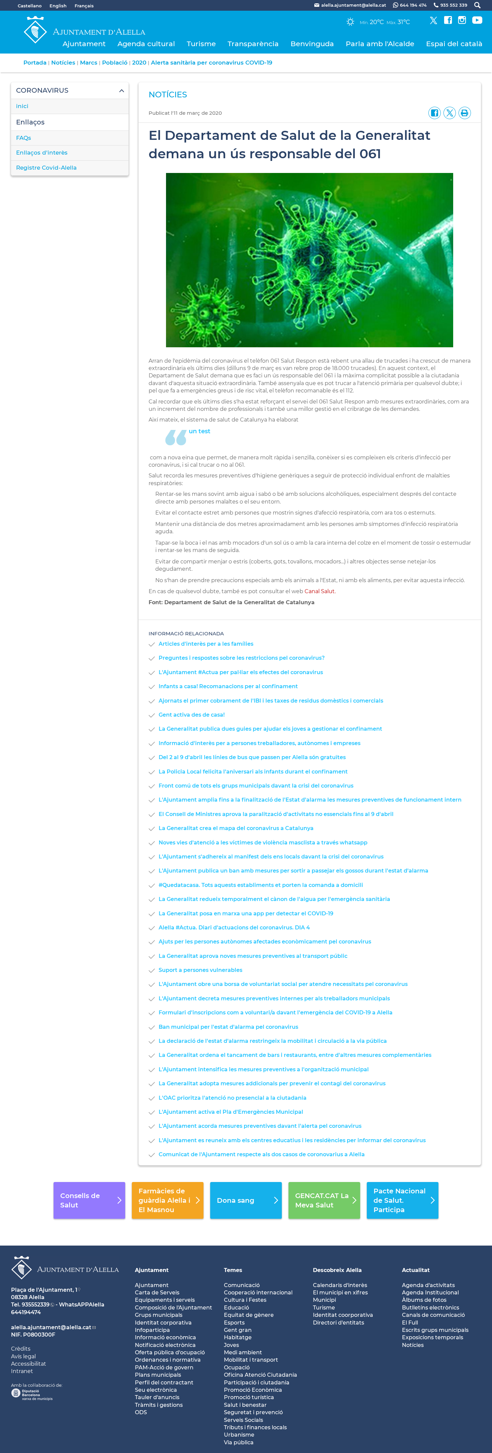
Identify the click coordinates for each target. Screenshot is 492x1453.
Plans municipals (158, 1375)
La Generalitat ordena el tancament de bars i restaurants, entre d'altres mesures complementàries (295, 1055)
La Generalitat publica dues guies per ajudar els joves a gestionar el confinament (270, 729)
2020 (139, 62)
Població (115, 62)
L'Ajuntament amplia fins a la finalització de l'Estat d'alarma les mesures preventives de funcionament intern (310, 800)
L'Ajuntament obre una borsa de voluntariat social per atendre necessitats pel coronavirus (283, 984)
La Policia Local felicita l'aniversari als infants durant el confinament (253, 771)
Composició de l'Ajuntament (173, 1307)
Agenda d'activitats (428, 1285)
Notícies (63, 62)
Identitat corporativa (163, 1323)
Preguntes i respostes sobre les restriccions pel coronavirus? (242, 658)
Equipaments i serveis (165, 1300)
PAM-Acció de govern (164, 1367)
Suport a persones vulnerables (200, 970)
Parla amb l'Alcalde (380, 43)
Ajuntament (84, 43)
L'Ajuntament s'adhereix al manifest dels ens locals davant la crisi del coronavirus (271, 856)
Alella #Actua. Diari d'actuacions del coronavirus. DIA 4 (234, 927)
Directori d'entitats (338, 1323)
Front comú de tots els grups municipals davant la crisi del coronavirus (256, 786)
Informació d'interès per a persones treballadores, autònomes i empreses (259, 743)
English (58, 5)
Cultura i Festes (245, 1300)
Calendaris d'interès (340, 1285)
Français (84, 5)
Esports (234, 1323)
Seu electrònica (156, 1390)
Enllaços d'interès (42, 152)
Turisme (201, 43)
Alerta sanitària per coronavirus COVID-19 (211, 62)
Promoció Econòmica (253, 1390)
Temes (233, 1270)
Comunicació (242, 1285)
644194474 (26, 1312)
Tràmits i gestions (159, 1405)
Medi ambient (243, 1352)
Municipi (324, 1300)
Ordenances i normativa (168, 1360)
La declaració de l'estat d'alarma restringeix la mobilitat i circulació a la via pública (273, 1041)
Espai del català (454, 43)
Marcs (88, 62)
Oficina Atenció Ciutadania (260, 1375)
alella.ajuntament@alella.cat (51, 1327)
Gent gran (238, 1330)
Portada (35, 62)
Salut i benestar (245, 1405)
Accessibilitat (28, 1364)
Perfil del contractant (164, 1382)
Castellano (30, 5)
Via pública (239, 1442)
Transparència (253, 43)
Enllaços (30, 122)
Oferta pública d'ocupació (170, 1352)
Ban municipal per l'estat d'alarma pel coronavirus (228, 1027)
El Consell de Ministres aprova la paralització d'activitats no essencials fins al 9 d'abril (276, 814)
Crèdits (20, 1349)
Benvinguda (312, 43)
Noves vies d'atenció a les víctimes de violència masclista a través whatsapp (263, 842)
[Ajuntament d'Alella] (65, 1284)
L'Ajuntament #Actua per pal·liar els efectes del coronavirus (241, 672)
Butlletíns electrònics (430, 1307)
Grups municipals (158, 1315)
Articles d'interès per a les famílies (206, 644)
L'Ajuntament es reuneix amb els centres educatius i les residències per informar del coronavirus (292, 1140)
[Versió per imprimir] (463, 112)
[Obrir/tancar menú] (70, 90)
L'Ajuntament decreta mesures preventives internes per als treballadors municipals (274, 998)
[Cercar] (474, 5)
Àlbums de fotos (424, 1300)
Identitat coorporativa (343, 1315)
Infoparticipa (152, 1330)
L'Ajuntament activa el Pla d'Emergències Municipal (231, 1112)
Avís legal (23, 1356)
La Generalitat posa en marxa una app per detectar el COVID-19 (246, 913)
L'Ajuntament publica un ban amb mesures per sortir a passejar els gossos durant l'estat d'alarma (293, 871)
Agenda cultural (146, 43)
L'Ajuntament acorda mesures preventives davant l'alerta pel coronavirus (260, 1126)
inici (22, 106)
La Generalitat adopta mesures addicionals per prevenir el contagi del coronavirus (272, 1083)
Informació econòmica (165, 1337)
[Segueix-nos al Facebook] (448, 22)
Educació (236, 1307)
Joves (231, 1345)
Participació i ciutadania (257, 1382)
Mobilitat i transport (251, 1360)
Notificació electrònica (165, 1345)
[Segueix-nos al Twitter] (433, 22)
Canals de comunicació (433, 1315)
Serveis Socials (243, 1420)
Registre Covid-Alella (46, 167)
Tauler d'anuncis (157, 1397)
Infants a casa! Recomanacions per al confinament (228, 686)
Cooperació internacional (258, 1292)
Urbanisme (239, 1435)
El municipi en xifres (340, 1292)
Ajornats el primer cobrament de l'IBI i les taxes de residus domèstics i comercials (271, 701)
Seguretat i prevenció (253, 1412)
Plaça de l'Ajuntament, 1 (44, 1290)
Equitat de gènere (249, 1315)
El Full (410, 1323)
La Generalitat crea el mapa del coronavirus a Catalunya (236, 828)
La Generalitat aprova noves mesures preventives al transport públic (253, 956)
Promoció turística (249, 1397)
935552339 (36, 1304)
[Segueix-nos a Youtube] (477, 22)
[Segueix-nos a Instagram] (462, 22)
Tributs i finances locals (255, 1427)
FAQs (23, 137)
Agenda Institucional (430, 1292)
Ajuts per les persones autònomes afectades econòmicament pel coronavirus (265, 941)
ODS (141, 1412)
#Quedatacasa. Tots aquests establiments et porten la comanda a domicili (261, 885)
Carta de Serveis (157, 1292)
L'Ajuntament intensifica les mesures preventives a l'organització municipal (264, 1069)
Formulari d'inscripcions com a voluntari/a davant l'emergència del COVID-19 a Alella (276, 1012)
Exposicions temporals (432, 1337)
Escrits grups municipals (435, 1330)
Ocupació (237, 1367)
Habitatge (238, 1337)
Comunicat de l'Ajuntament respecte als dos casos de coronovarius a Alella (262, 1154)
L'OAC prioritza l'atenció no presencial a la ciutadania (233, 1098)
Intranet (22, 1371)
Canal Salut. (320, 591)
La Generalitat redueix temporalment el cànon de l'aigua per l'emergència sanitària (274, 899)
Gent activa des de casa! (192, 715)
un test (200, 431)
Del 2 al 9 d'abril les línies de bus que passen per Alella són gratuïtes (252, 757)
